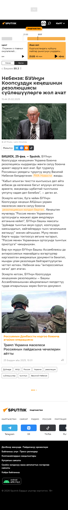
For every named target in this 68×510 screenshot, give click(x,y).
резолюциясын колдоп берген (23, 209)
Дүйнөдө (7, 369)
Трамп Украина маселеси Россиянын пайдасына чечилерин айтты (32, 349)
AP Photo (8, 142)
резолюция (50, 369)
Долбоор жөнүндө (11, 447)
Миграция (61, 419)
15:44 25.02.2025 (11, 99)
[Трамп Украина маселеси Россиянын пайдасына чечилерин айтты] (34, 312)
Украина (37, 369)
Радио (35, 419)
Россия (27, 369)
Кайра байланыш (11, 472)
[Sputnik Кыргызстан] (10, 24)
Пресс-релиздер (29, 451)
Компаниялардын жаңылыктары (19, 455)
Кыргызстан (9, 419)
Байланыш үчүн (10, 451)
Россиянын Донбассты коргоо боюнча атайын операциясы (31, 338)
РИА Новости (43, 175)
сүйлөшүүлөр (9, 375)
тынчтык (23, 375)
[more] (62, 360)
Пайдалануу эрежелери (35, 447)
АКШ (17, 369)
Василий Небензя (39, 375)
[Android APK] (11, 481)
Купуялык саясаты (11, 460)
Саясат (24, 419)
